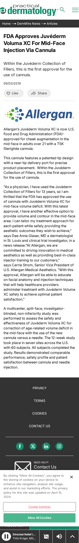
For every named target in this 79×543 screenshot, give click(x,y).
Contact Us (39, 426)
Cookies (39, 413)
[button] (6, 536)
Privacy (40, 388)
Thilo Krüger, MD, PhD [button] (25, 538)
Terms (39, 401)
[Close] (71, 477)
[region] (39, 498)
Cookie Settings (40, 506)
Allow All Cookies (39, 517)
